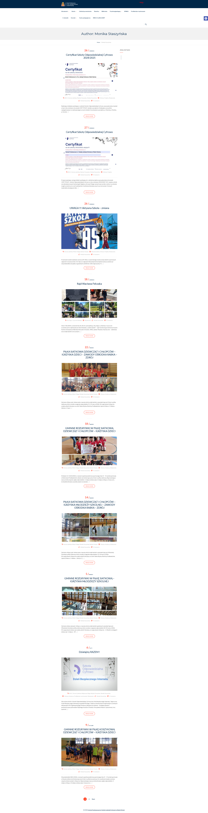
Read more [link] (89, 116)
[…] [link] (68, 112)
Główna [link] (102, 98)
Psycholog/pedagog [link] (115, 11)
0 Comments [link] (96, 100)
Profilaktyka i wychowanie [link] (138, 11)
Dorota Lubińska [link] (72, 98)
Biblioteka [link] (104, 11)
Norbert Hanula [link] (84, 251)
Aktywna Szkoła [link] (95, 251)
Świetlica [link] (96, 11)
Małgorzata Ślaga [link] (86, 693)
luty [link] (89, 648)
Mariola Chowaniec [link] (82, 98)
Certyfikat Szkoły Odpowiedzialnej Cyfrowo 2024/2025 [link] (89, 56)
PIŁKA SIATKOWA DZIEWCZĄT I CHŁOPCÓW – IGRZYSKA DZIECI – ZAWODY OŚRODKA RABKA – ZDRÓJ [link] (89, 354)
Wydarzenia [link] (112, 98)
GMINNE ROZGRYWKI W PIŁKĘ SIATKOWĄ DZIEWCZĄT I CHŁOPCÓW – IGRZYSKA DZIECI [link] (89, 429)
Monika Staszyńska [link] (92, 98)
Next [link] (93, 799)
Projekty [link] (106, 98)
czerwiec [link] (89, 51)
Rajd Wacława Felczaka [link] (89, 283)
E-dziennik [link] (65, 18)
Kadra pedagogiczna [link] (84, 18)
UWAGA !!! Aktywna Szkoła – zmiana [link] (89, 207)
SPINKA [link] (126, 11)
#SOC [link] (66, 98)
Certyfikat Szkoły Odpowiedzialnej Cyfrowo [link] (89, 131)
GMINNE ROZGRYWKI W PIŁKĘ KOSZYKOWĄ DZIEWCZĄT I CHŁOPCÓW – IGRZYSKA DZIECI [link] (89, 731)
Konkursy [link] (107, 394)
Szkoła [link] (73, 11)
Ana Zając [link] (69, 320)
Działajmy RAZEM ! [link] (89, 651)
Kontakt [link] (73, 18)
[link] (206, 18)
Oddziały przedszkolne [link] (85, 11)
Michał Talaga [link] (76, 251)
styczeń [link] (89, 725)
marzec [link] (89, 347)
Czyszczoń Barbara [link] (77, 320)
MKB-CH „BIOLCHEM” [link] (99, 18)
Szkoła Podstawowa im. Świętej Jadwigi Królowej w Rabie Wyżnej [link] (106, 810)
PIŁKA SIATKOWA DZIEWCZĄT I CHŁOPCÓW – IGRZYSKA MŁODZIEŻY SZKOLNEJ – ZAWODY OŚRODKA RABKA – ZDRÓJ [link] (89, 504)
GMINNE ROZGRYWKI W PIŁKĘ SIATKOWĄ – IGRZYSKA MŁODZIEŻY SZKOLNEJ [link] (89, 580)
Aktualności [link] (64, 11)
